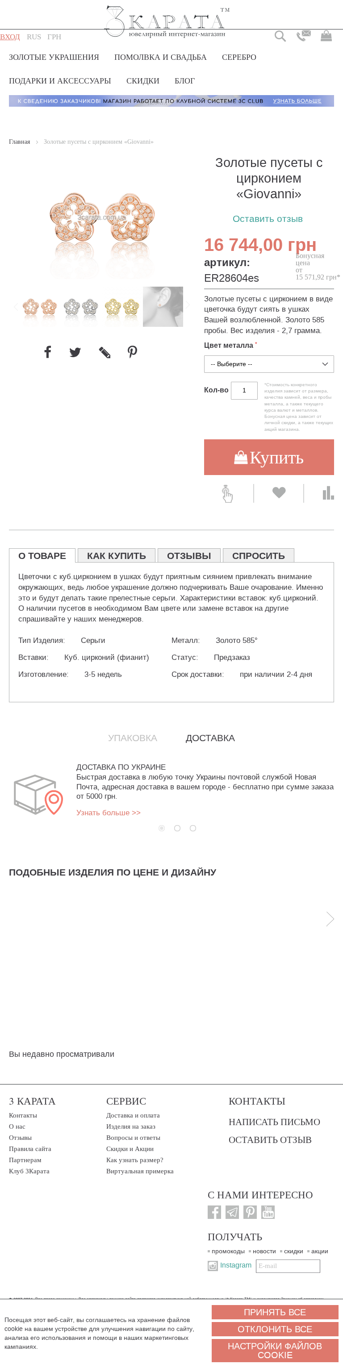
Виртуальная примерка (140, 1171)
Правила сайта (30, 1148)
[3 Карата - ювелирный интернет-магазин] (167, 16)
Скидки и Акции (130, 1148)
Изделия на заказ (130, 1126)
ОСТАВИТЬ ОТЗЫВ (270, 1139)
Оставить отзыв (268, 219)
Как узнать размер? (134, 1160)
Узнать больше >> (108, 812)
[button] (34, 37)
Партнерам (25, 1160)
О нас (17, 1126)
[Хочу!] (278, 493)
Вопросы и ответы (133, 1137)
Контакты (23, 1115)
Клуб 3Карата (29, 1171)
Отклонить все (275, 1329)
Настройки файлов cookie (275, 1350)
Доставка (210, 738)
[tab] (42, 555)
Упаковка (132, 738)
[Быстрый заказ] (228, 493)
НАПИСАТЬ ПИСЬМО (274, 1121)
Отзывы (20, 1137)
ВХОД (10, 37)
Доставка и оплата (133, 1115)
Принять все (275, 1312)
